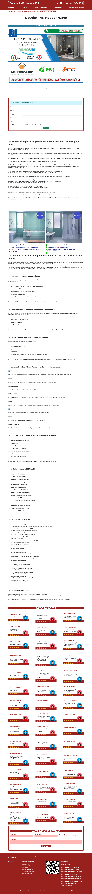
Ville (11, 121)
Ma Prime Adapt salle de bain (76, 7)
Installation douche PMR (41, 7)
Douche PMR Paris (65, 864)
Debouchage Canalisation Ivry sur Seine (71, 876)
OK (72, 890)
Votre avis (13, 839)
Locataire (34, 124)
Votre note (62, 834)
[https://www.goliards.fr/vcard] (52, 867)
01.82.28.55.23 (32, 871)
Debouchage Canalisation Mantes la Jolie (71, 881)
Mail (11, 117)
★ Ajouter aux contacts (67, 885)
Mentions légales (12, 857)
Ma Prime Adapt (58, 7)
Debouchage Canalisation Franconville (71, 880)
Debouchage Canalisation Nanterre (70, 867)
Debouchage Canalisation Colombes (70, 869)
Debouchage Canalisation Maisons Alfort (71, 878)
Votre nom (13, 834)
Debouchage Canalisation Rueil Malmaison (71, 871)
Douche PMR (11, 7)
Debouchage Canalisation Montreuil (70, 873)
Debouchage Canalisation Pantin (69, 874)
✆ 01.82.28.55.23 (70, 3)
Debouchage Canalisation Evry (68, 883)
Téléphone (12, 114)
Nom (11, 107)
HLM (40, 124)
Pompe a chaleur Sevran (67, 866)
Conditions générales (33, 857)
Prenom (12, 110)
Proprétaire (26, 124)
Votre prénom (38, 834)
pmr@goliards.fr (30, 869)
